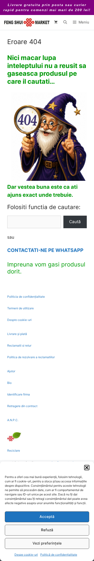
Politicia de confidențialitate (26, 296)
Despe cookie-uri (26, 554)
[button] (86, 467)
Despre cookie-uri (19, 320)
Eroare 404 (24, 42)
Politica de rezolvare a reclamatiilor (31, 357)
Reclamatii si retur (19, 345)
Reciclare (13, 450)
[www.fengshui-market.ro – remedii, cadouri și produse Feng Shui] (26, 22)
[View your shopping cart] (55, 22)
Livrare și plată (17, 334)
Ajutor (11, 371)
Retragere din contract (22, 406)
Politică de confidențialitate (58, 554)
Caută (75, 221)
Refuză (47, 530)
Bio (9, 383)
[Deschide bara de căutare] (65, 22)
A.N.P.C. (12, 420)
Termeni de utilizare (20, 308)
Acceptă (47, 516)
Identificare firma (18, 394)
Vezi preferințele (47, 543)
